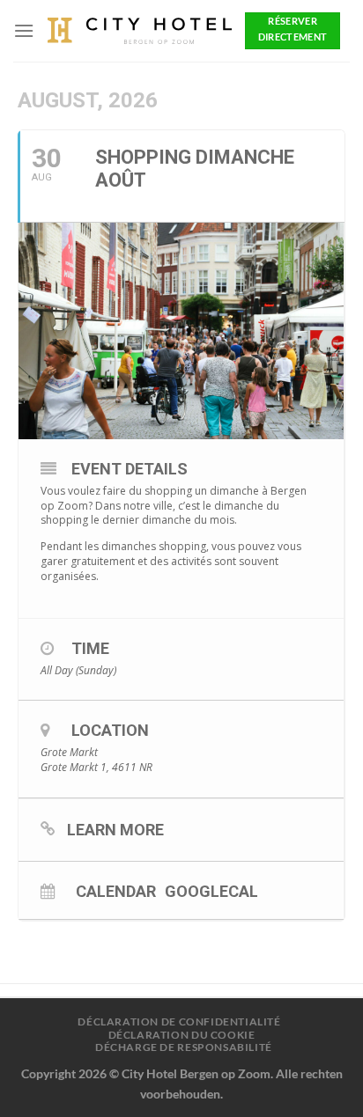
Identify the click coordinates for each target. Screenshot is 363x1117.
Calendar (116, 891)
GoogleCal (211, 891)
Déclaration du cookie (182, 1034)
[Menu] (23, 30)
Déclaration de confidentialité (179, 1021)
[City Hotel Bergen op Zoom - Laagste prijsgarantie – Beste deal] (140, 31)
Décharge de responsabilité (183, 1047)
